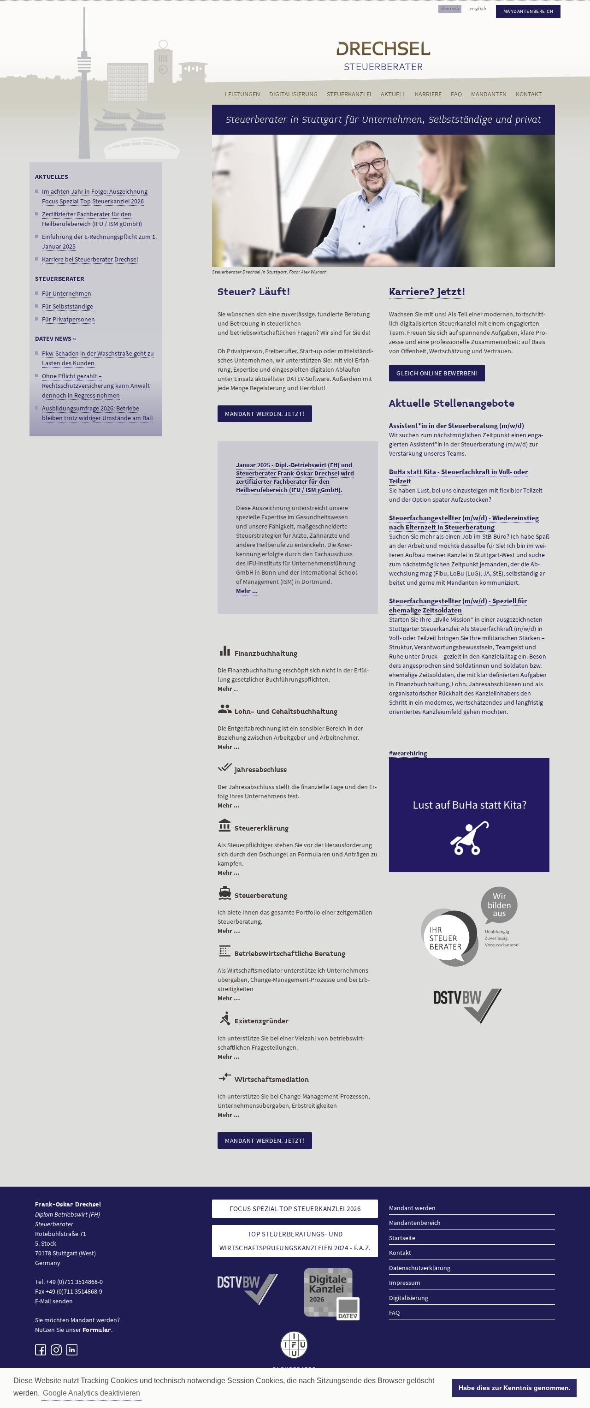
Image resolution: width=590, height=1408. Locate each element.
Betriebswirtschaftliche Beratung (281, 954)
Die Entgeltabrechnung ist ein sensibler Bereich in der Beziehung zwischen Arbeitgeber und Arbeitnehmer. (290, 737)
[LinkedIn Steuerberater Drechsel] (71, 1349)
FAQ (456, 94)
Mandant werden (412, 1208)
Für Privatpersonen (68, 319)
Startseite (402, 1238)
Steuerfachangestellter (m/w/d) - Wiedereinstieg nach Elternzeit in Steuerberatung (464, 522)
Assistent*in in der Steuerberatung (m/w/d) (456, 426)
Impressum (404, 1282)
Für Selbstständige (67, 306)
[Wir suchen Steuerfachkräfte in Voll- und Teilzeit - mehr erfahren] (469, 815)
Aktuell (393, 94)
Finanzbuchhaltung (257, 653)
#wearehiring (408, 753)
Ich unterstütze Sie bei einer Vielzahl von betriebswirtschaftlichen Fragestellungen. (291, 1047)
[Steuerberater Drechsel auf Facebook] (40, 1349)
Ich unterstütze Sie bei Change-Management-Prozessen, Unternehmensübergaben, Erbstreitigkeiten (294, 1105)
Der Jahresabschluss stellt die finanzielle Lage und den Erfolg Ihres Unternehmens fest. (297, 796)
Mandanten (489, 94)
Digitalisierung (293, 94)
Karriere (428, 94)
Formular (97, 1330)
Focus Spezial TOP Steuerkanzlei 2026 (295, 1208)
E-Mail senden (54, 1301)
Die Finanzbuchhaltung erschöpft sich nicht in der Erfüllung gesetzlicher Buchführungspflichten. (293, 679)
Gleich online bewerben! (437, 373)
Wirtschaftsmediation (263, 1079)
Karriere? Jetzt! (427, 291)
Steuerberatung (252, 895)
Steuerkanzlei (349, 94)
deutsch (450, 8)
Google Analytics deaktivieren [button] (91, 1393)
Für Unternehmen (66, 293)
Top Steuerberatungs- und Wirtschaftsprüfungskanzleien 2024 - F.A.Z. (295, 1241)
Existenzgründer (253, 1021)
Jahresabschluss (252, 770)
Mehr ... (247, 591)
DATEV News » (55, 338)
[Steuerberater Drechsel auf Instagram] (56, 1349)
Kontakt (529, 94)
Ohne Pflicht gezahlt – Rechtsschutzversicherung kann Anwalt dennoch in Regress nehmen (96, 385)
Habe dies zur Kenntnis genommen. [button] (515, 1387)
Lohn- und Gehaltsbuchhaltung (277, 711)
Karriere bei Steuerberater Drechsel (90, 259)
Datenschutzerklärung (419, 1268)
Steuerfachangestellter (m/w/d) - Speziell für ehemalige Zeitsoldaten (458, 605)
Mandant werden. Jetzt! (265, 414)
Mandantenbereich (528, 11)
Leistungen (242, 94)
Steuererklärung (253, 828)
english (478, 8)
